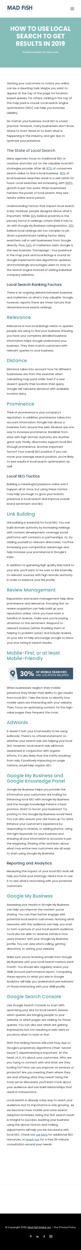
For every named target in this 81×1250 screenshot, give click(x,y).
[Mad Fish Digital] (20, 9)
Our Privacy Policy (65, 1227)
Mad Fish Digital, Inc (39, 1227)
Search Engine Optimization (41, 52)
